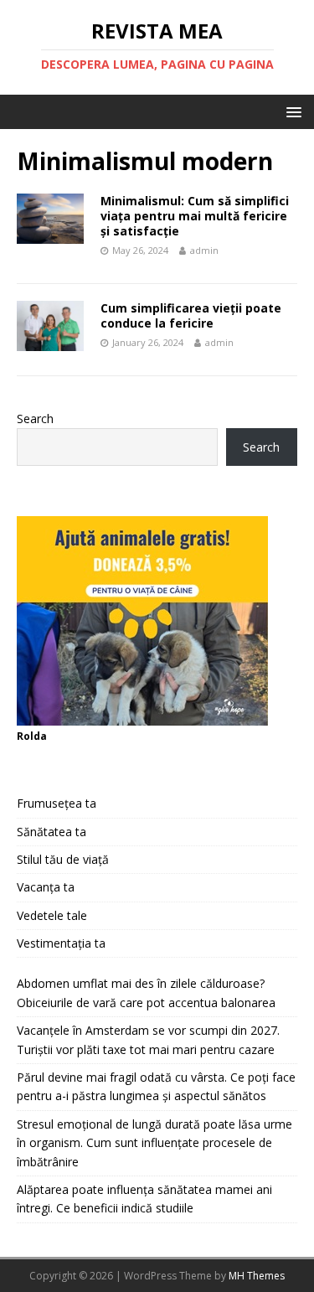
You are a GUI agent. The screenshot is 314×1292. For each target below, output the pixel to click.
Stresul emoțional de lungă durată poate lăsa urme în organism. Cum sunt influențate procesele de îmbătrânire (154, 1143)
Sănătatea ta (51, 832)
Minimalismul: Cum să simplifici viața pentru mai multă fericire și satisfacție (194, 216)
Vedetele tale (52, 915)
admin (204, 250)
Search (35, 418)
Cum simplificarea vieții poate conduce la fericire (190, 315)
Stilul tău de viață (63, 859)
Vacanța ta (46, 887)
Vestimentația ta (61, 943)
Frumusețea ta (56, 803)
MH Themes (257, 1276)
